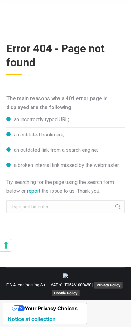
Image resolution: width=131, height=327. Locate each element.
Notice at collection (32, 319)
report (33, 191)
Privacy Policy (108, 285)
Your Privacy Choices (51, 308)
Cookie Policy (65, 293)
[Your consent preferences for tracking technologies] (6, 245)
